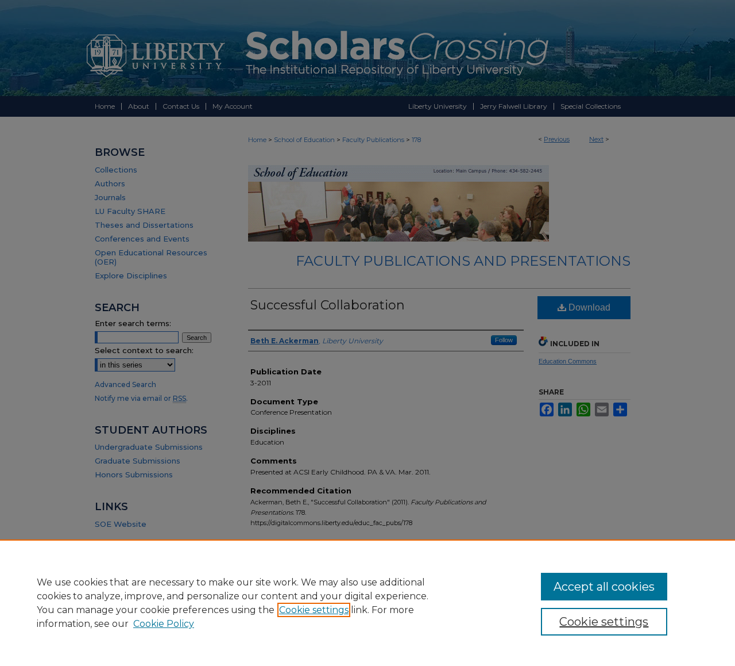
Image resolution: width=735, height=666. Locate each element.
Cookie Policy (163, 623)
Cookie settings (314, 609)
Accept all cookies (604, 587)
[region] (367, 602)
